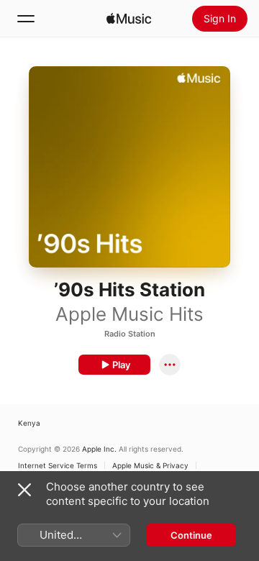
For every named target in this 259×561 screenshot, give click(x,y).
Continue (191, 535)
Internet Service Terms (57, 465)
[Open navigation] (26, 19)
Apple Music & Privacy (150, 465)
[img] (128, 18)
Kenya (29, 423)
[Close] (24, 489)
